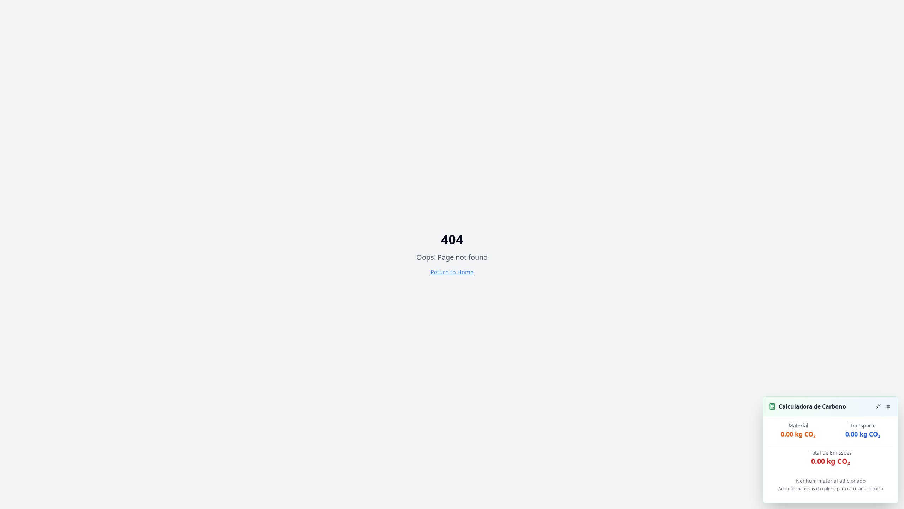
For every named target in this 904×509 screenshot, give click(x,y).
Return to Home (452, 272)
